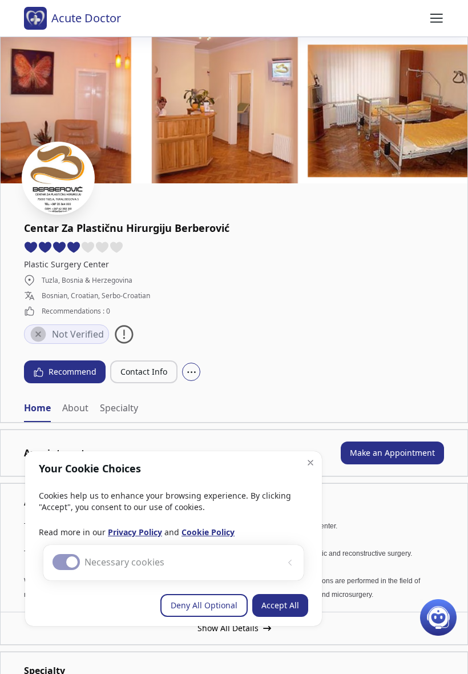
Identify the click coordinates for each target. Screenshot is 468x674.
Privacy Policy (135, 532)
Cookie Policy (208, 532)
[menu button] (436, 18)
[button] (310, 463)
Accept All (280, 605)
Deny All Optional (204, 605)
